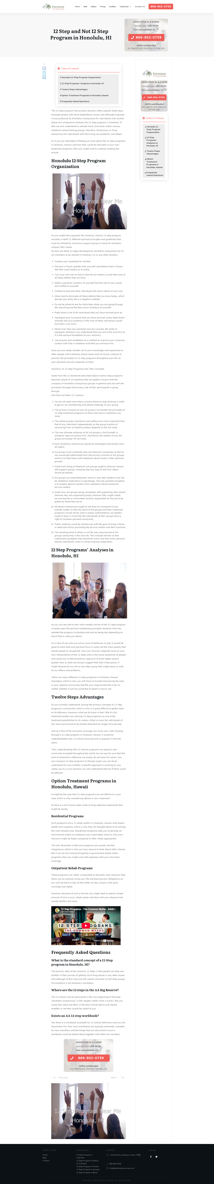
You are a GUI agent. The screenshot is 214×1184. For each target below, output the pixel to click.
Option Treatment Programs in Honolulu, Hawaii (85, 95)
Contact (46, 1160)
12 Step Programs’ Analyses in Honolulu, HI (83, 83)
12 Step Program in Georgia (87, 1169)
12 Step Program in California (84, 1156)
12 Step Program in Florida (87, 1166)
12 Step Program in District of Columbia (87, 1162)
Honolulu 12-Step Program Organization (81, 77)
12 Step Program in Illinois (87, 1172)
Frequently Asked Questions (75, 101)
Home (45, 1155)
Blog (44, 1158)
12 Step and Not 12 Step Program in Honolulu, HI (81, 34)
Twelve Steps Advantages (75, 89)
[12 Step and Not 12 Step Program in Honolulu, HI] (88, 1111)
